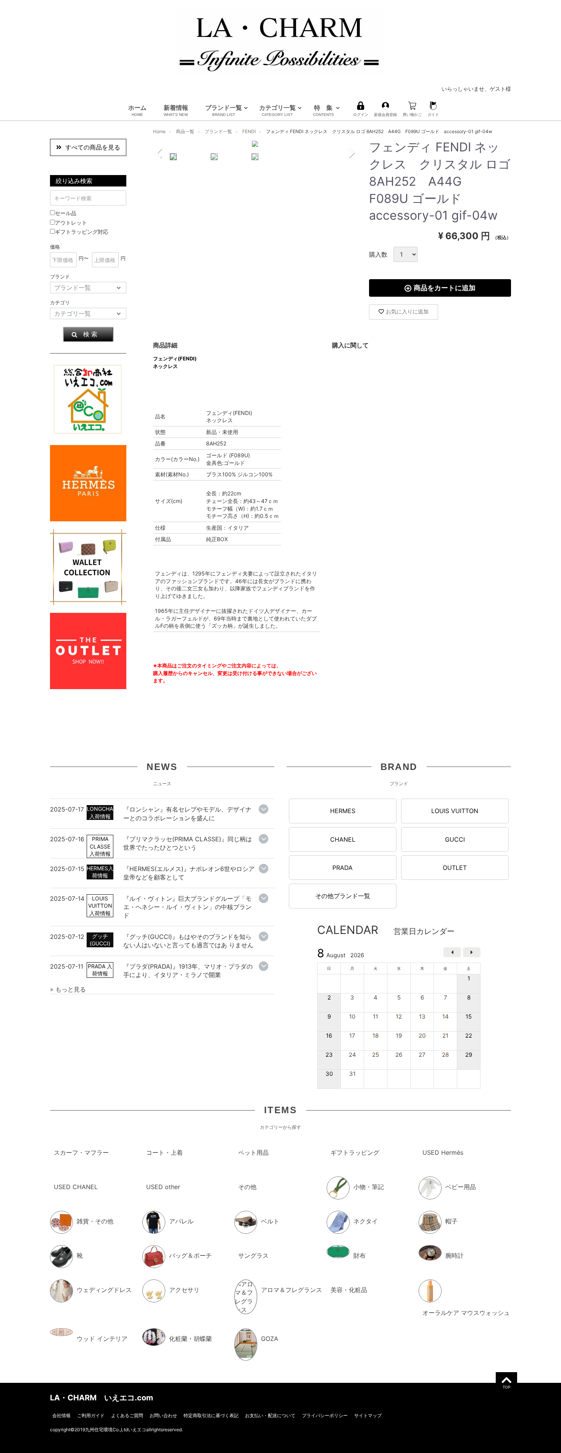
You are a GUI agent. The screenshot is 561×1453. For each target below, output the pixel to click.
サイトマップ (368, 1415)
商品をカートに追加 (445, 288)
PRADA (342, 867)
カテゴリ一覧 (277, 110)
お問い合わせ (163, 1415)
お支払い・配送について (270, 1415)
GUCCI (455, 839)
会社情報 (61, 1415)
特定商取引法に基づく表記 (211, 1415)
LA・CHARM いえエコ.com (101, 1397)
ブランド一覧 (223, 110)
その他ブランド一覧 (342, 896)
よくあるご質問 (127, 1415)
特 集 (323, 110)
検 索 (90, 334)
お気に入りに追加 (407, 311)
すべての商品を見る (92, 147)
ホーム (137, 110)
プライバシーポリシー (325, 1415)
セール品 (65, 213)
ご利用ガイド (91, 1415)
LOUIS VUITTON (454, 811)
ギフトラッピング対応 (81, 231)
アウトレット (71, 222)
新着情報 (176, 110)
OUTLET (455, 867)
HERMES (342, 811)
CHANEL (342, 839)
